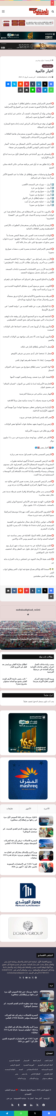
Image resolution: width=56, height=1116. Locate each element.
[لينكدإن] (38, 84)
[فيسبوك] (51, 84)
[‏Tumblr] (32, 84)
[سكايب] (14, 84)
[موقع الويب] (28, 614)
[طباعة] (20, 90)
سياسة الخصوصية (20, 1098)
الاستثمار (26, 1060)
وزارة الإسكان (34, 1078)
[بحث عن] (52, 12)
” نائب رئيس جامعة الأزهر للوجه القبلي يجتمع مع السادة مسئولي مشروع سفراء (14, 681)
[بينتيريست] (26, 84)
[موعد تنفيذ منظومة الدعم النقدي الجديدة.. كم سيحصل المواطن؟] (46, 832)
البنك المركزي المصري (45, 1065)
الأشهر (28, 809)
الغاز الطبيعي (48, 1074)
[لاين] (32, 90)
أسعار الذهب (48, 1060)
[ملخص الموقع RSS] (20, 977)
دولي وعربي (39, 60)
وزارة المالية (22, 1078)
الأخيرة (46, 809)
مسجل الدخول (38, 701)
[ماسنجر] (8, 84)
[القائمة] (3, 12)
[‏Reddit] (20, 84)
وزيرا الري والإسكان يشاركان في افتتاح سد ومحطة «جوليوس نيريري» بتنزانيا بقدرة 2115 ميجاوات (20, 855)
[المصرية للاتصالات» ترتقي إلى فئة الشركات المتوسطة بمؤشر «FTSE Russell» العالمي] (46, 844)
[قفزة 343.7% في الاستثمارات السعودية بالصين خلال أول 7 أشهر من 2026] (46, 867)
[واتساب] (51, 90)
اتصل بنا (31, 1098)
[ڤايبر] (38, 90)
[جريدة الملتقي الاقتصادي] (39, 11)
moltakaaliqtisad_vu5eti (44, 77)
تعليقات (10, 809)
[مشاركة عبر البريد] (26, 90)
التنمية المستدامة (47, 1069)
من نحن (9, 1098)
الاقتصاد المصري (14, 1060)
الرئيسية (48, 60)
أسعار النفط (37, 1060)
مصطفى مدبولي (47, 1078)
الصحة (21, 1069)
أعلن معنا (38, 1098)
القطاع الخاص (35, 1074)
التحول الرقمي (15, 1065)
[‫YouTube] (26, 977)
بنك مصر (24, 1074)
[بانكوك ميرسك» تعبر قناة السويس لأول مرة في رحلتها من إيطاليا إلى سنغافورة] (46, 821)
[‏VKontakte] (14, 590)
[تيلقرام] (45, 90)
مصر (16, 1074)
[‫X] (45, 84)
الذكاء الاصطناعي (32, 1069)
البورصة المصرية (28, 1065)
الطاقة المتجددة (10, 1069)
